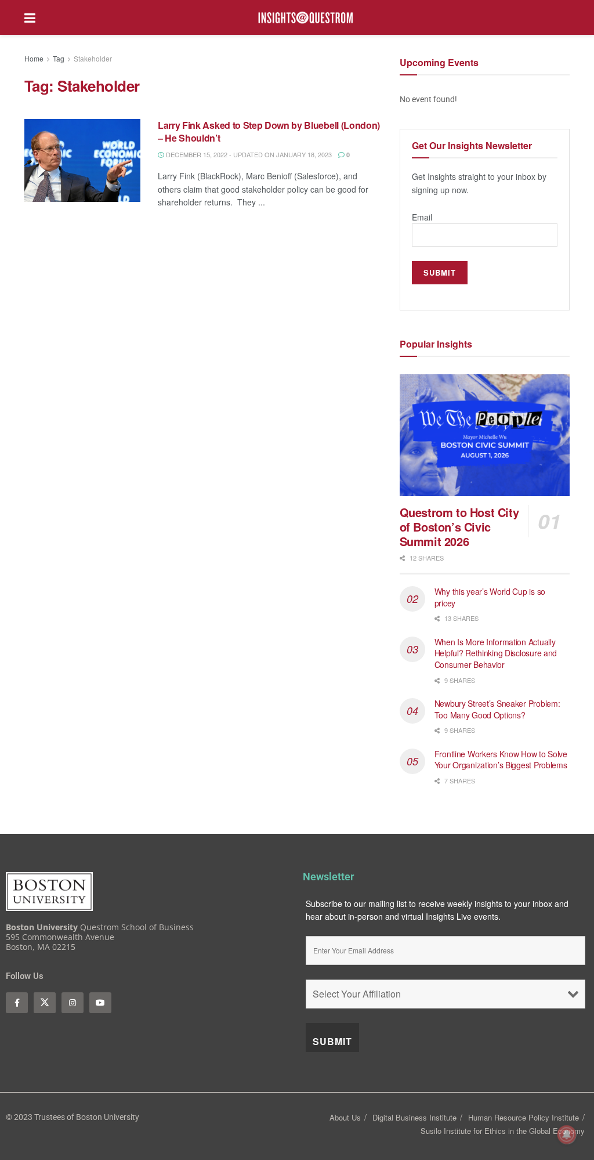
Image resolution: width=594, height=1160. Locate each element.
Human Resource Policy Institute (523, 1117)
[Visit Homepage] (305, 18)
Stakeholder (93, 58)
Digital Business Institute (414, 1117)
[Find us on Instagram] (72, 1002)
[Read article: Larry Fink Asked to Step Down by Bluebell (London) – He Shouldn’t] (82, 160)
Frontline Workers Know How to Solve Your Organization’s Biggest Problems (502, 759)
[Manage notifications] (566, 1134)
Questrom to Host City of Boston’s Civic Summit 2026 (459, 527)
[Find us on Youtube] (100, 1002)
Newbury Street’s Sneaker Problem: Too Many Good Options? (497, 709)
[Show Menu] (29, 17)
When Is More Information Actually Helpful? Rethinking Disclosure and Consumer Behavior (495, 653)
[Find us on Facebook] (17, 1002)
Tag (58, 58)
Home (34, 58)
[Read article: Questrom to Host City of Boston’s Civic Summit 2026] (485, 435)
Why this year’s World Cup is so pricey (489, 597)
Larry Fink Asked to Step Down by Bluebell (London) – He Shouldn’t (269, 131)
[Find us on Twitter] (45, 1002)
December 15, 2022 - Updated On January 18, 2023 (248, 154)
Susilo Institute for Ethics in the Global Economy (503, 1130)
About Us (345, 1117)
